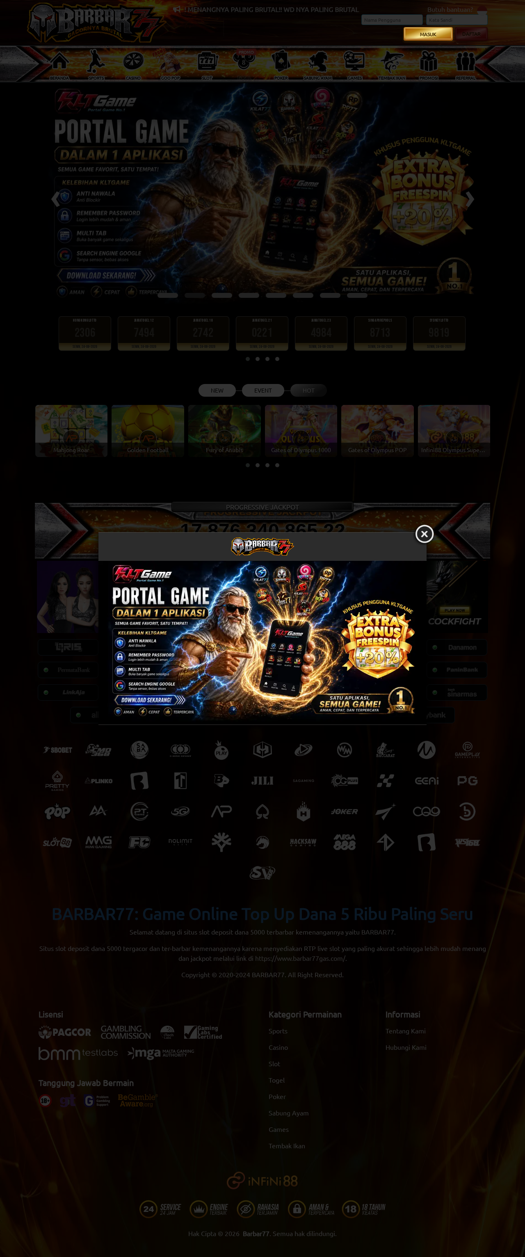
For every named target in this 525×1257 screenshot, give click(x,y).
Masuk (428, 34)
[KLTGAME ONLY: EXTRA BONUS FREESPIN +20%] (262, 643)
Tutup (424, 534)
